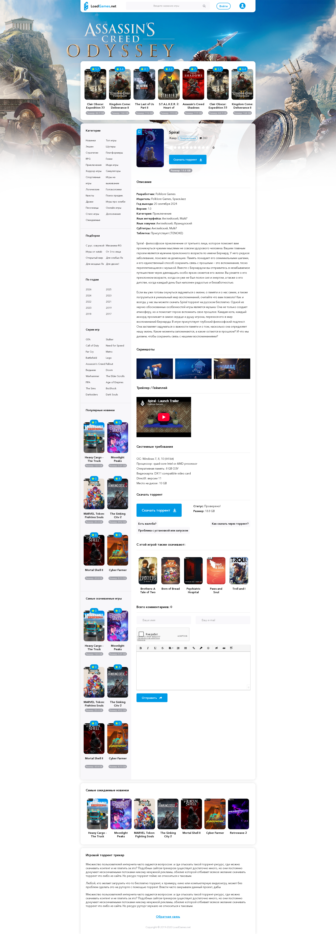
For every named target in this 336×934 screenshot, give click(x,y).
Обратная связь (168, 917)
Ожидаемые (93, 220)
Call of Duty (92, 345)
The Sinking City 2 (117, 515)
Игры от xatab (94, 251)
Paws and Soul (216, 590)
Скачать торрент (185, 159)
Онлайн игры (113, 207)
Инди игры (112, 164)
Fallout (109, 363)
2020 (88, 307)
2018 (88, 313)
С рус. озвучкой (95, 245)
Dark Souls (112, 394)
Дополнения (113, 213)
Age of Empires (114, 382)
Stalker (109, 339)
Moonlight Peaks (117, 459)
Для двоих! (112, 263)
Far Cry (90, 351)
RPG (88, 158)
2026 (88, 289)
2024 (88, 295)
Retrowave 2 (238, 832)
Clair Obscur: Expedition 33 (95, 105)
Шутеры (110, 146)
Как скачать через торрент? (230, 523)
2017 (108, 313)
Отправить (150, 697)
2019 (108, 307)
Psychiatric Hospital (193, 590)
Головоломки (114, 189)
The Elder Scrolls (115, 376)
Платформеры (114, 152)
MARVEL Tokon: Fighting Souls (94, 515)
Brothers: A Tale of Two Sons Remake (148, 590)
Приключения (94, 164)
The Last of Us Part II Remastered (144, 105)
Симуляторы (113, 171)
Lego (109, 357)
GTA (88, 339)
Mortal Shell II (94, 570)
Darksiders (92, 394)
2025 (108, 289)
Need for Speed (115, 345)
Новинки (91, 140)
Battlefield (91, 357)
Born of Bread (171, 588)
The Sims (91, 388)
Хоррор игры (94, 171)
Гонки (109, 158)
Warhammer (92, 376)
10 (207, 147)
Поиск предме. (114, 195)
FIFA (88, 382)
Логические (92, 189)
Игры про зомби (115, 201)
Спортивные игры (93, 180)
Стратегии (92, 152)
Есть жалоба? (147, 523)
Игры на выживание (112, 180)
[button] (140, 648)
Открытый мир (94, 257)
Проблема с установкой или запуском (163, 530)
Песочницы (92, 207)
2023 (108, 295)
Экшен (89, 146)
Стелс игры (92, 213)
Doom (109, 370)
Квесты (90, 195)
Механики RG (113, 245)
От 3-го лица (113, 251)
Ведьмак (91, 370)
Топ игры (111, 140)
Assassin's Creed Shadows (193, 105)
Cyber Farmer (118, 570)
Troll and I (238, 588)
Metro (109, 351)
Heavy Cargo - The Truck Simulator (94, 459)
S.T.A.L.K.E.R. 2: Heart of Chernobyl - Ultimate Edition (169, 105)
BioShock (111, 388)
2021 (108, 301)
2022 (88, 301)
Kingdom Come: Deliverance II (120, 105)
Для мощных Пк (95, 263)
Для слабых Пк (114, 257)
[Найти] (204, 6)
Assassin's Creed (95, 363)
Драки (89, 201)
